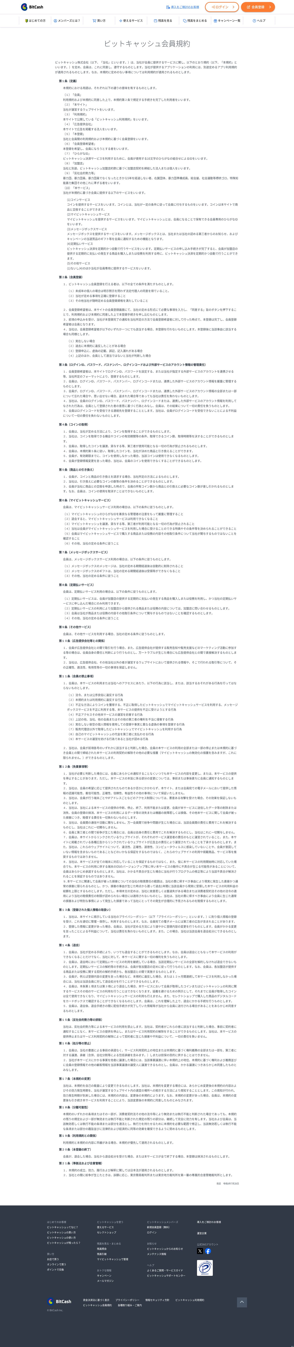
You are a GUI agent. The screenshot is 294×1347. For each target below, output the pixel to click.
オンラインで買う (56, 1264)
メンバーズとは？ (69, 20)
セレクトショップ (106, 1232)
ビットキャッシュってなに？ (62, 1227)
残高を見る (165, 20)
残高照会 (102, 1249)
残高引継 (102, 1254)
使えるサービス (133, 20)
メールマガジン (105, 1281)
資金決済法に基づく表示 (96, 1300)
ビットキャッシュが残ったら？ (64, 1243)
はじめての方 (37, 20)
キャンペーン (104, 1275)
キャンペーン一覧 (229, 20)
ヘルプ (261, 20)
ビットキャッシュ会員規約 (97, 1305)
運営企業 (202, 1233)
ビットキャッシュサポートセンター (166, 1275)
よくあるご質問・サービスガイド (165, 1270)
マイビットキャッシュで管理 (112, 1259)
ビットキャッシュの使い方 (61, 1237)
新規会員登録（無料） (159, 1227)
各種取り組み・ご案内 (130, 1305)
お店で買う (53, 1259)
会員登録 (258, 7)
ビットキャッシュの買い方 (61, 1232)
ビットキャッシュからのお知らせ (165, 1249)
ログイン (222, 7)
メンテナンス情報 (156, 1254)
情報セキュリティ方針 (157, 1300)
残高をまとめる (197, 20)
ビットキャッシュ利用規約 (189, 1300)
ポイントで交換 (55, 1269)
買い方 (101, 20)
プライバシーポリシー (127, 1300)
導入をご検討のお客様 (185, 7)
